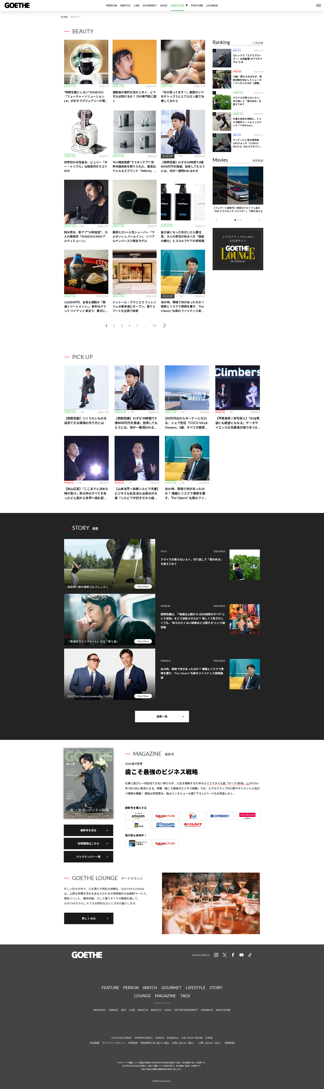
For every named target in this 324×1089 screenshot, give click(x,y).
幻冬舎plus (173, 1037)
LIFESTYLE (177, 5)
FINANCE (207, 1009)
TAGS (185, 995)
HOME (64, 16)
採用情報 (229, 1042)
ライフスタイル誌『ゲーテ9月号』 (225, 783)
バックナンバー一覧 (88, 856)
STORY (216, 987)
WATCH (125, 5)
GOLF (164, 5)
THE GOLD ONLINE (192, 1037)
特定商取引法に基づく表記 (155, 1042)
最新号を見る (88, 830)
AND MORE (223, 1009)
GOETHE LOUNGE (121, 1037)
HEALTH (142, 1009)
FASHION (99, 1009)
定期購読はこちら (88, 843)
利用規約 (133, 1042)
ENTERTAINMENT (186, 1009)
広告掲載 (94, 1042)
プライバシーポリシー (114, 1042)
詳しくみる (89, 918)
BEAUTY (156, 1009)
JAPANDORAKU (143, 1037)
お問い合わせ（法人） (210, 1042)
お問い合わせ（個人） (184, 1042)
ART (123, 1009)
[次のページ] (164, 325)
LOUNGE (212, 5)
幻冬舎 (208, 1037)
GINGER (159, 1037)
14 (154, 325)
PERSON (111, 5)
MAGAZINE (165, 995)
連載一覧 (162, 716)
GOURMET (150, 5)
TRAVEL (113, 1009)
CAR (136, 5)
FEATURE (197, 5)
